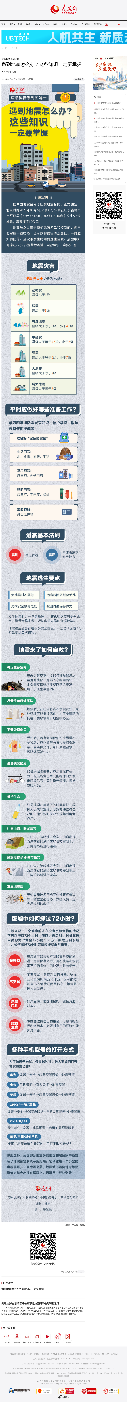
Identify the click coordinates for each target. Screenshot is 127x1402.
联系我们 (114, 1354)
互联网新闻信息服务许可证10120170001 (28, 1368)
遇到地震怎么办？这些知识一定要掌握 (22, 1289)
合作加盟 (62, 1354)
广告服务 (54, 1354)
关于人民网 (27, 1354)
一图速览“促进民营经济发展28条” (108, 103)
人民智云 (57, 1342)
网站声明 (88, 1354)
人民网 (4, 48)
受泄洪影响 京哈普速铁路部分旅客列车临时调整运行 (30, 1303)
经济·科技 (13, 48)
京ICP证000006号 (106, 1373)
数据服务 (79, 1354)
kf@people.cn (41, 1364)
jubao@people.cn (88, 1359)
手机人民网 (27, 1342)
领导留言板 (37, 1342)
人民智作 (67, 1342)
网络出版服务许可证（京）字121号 (84, 1373)
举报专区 (98, 24)
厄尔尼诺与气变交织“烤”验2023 (108, 179)
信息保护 (105, 1354)
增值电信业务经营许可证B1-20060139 (60, 1368)
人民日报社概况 (16, 1354)
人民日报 (6, 1342)
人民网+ (17, 1342)
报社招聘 (37, 1354)
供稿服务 (71, 1354)
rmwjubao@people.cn (97, 1364)
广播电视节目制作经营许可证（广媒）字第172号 (95, 1368)
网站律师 (97, 1354)
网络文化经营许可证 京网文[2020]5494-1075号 (52, 1373)
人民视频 (47, 1342)
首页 (3, 24)
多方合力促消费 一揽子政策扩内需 (108, 136)
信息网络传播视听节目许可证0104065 (18, 1373)
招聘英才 (45, 1354)
